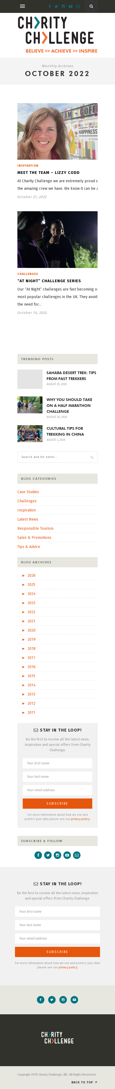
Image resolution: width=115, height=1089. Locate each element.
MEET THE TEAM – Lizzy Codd (48, 172)
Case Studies (28, 492)
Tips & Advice (28, 546)
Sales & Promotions (34, 537)
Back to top (82, 1082)
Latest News (27, 519)
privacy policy (80, 819)
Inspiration (28, 165)
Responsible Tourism (35, 528)
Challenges (27, 274)
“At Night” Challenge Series (49, 280)
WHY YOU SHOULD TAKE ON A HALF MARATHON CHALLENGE (69, 405)
